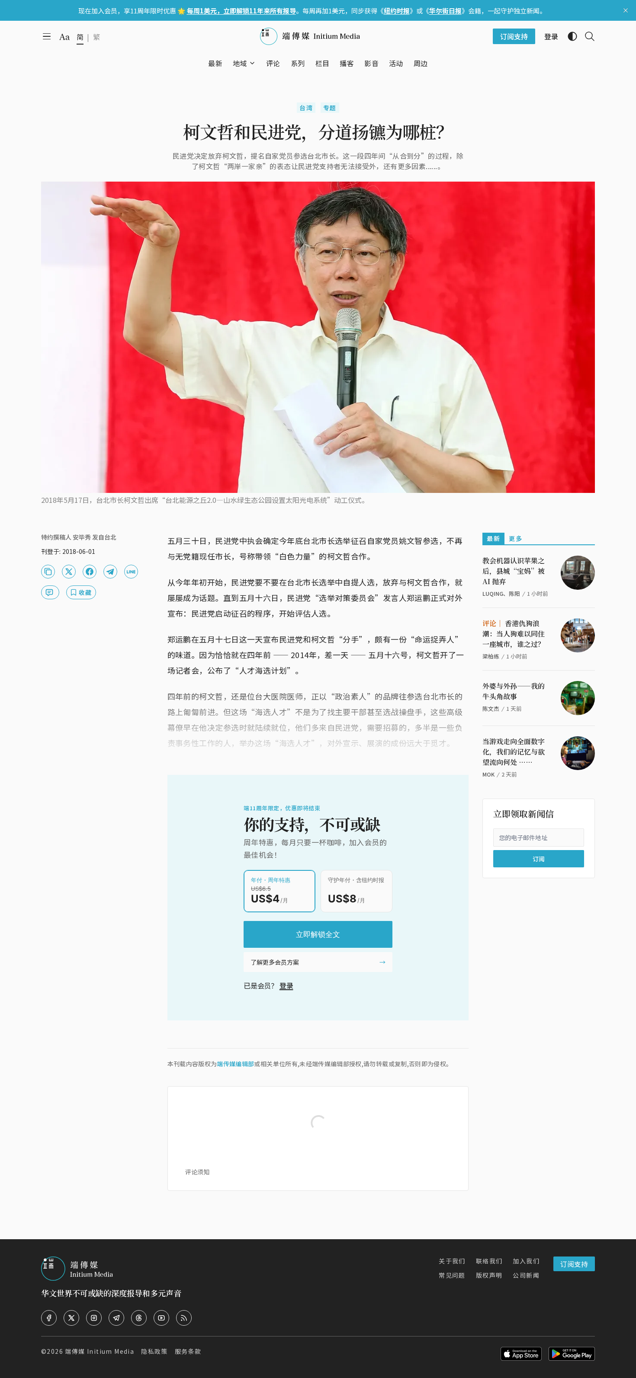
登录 (286, 985)
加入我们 (526, 1261)
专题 (330, 107)
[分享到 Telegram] (110, 572)
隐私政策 (154, 1351)
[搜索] (586, 36)
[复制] (48, 572)
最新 (493, 538)
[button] (240, 63)
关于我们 (452, 1261)
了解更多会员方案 (275, 962)
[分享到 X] (69, 572)
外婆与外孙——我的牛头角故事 (513, 691)
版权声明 (489, 1275)
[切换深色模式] (569, 36)
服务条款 (188, 1351)
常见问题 (452, 1275)
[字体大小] (64, 37)
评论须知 (197, 1171)
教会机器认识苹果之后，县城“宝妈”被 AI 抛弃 (513, 571)
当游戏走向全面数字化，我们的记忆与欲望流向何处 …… (513, 751)
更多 (515, 538)
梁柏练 (490, 656)
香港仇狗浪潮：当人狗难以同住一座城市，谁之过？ (513, 633)
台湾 (306, 107)
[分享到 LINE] (131, 572)
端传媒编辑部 (235, 1063)
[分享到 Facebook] (89, 572)
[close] (626, 10)
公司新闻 (526, 1275)
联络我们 (489, 1261)
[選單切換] (252, 63)
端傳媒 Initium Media (99, 1351)
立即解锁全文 (318, 934)
